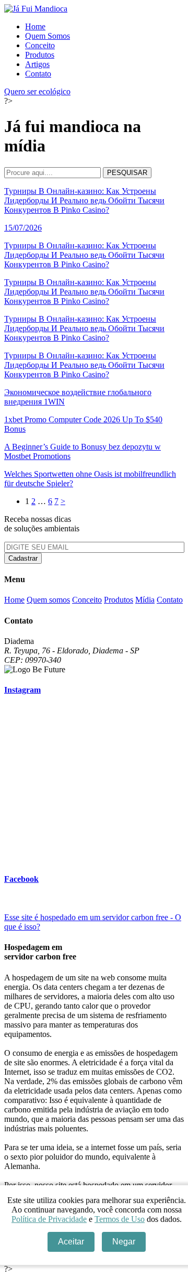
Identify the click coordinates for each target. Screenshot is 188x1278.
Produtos (39, 54)
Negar (123, 1241)
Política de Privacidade (49, 1219)
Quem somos (48, 599)
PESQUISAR (127, 173)
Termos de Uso (120, 1219)
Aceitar (71, 1241)
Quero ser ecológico (37, 91)
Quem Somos (47, 35)
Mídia (145, 599)
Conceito (40, 45)
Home (35, 26)
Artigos (37, 64)
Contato (38, 73)
